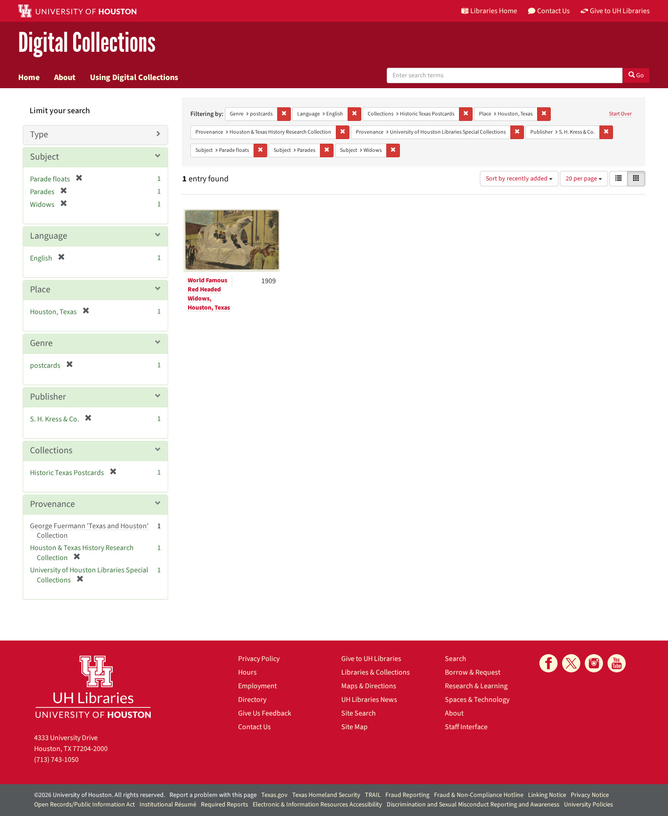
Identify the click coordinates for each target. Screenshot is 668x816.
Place (40, 289)
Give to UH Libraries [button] (620, 11)
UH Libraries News (369, 700)
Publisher (48, 396)
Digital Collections (86, 43)
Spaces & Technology (477, 700)
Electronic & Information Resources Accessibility (317, 804)
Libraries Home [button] (493, 11)
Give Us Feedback (264, 713)
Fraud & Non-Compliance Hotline (478, 795)
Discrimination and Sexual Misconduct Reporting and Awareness (473, 804)
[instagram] (594, 663)
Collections (51, 450)
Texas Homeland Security (326, 795)
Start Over (620, 114)
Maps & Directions (368, 686)
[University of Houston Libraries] (93, 687)
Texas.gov (274, 795)
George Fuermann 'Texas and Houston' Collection (89, 531)
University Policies (588, 804)
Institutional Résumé (168, 804)
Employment (257, 686)
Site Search (358, 713)
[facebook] (548, 663)
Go (639, 75)
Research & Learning (476, 686)
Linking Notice (547, 795)
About (64, 77)
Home (29, 77)
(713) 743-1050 (56, 760)
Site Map (354, 727)
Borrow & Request (472, 672)
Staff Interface (466, 727)
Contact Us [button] (553, 11)
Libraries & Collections (375, 672)
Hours (247, 672)
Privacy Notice (590, 795)
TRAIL (373, 795)
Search (455, 659)
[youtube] (617, 663)
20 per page (582, 178)
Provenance (52, 504)
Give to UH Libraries (371, 659)
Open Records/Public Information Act (84, 804)
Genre (41, 343)
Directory (252, 700)
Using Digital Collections (134, 77)
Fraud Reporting (407, 795)
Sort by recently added (517, 178)
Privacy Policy (258, 659)
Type (39, 134)
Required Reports (224, 804)
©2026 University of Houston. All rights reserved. (99, 795)
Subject (44, 156)
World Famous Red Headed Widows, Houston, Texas (209, 294)
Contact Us (254, 727)
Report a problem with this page (213, 795)
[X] (571, 663)
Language (48, 236)
